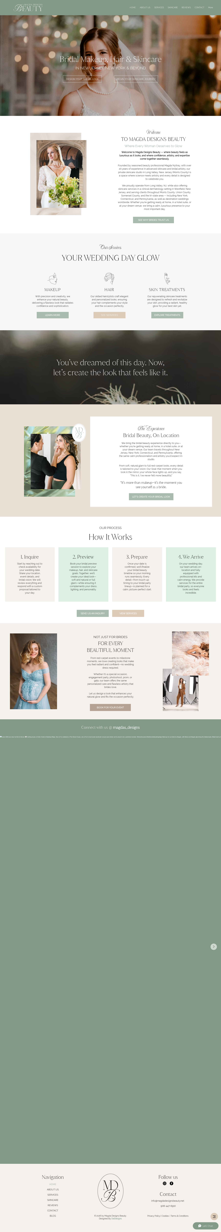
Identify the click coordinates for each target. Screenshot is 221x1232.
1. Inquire (30, 557)
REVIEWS (53, 1205)
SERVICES (52, 1194)
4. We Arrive (191, 557)
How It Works (110, 537)
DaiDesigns (116, 1218)
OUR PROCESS (110, 528)
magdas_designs (124, 727)
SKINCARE (52, 1200)
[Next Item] (214, 947)
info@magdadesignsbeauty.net (167, 1200)
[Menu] (214, 1216)
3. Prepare (137, 557)
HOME (52, 1184)
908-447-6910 (168, 1206)
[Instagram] (164, 1183)
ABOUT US (53, 1189)
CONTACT (52, 1210)
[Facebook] (171, 1183)
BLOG (53, 1215)
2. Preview (83, 557)
